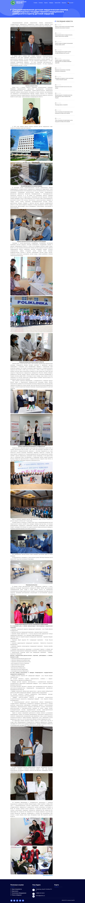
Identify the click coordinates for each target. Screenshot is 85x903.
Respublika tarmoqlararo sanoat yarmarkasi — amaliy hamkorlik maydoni (64, 78)
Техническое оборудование (19, 893)
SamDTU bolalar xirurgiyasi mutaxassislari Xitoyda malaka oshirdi (64, 43)
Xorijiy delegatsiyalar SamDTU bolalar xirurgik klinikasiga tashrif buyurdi (63, 51)
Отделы (46, 2)
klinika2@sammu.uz (40, 895)
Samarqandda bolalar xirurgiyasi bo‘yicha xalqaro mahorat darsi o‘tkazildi (63, 35)
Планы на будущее (17, 895)
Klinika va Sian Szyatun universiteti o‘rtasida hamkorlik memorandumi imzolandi (64, 26)
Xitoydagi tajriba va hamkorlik (61, 104)
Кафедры (51, 2)
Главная (35, 2)
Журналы (64, 2)
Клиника (41, 2)
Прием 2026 (57, 2)
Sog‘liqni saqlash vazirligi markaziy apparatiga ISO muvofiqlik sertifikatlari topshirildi (63, 60)
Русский (71, 2)
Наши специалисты (17, 889)
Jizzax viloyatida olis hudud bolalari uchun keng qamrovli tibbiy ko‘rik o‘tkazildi (64, 112)
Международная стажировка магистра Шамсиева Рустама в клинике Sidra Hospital (63, 95)
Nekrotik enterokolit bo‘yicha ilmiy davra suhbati (63, 86)
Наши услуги (15, 891)
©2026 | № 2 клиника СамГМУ (68, 900)
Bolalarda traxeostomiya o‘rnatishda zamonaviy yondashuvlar (62, 70)
